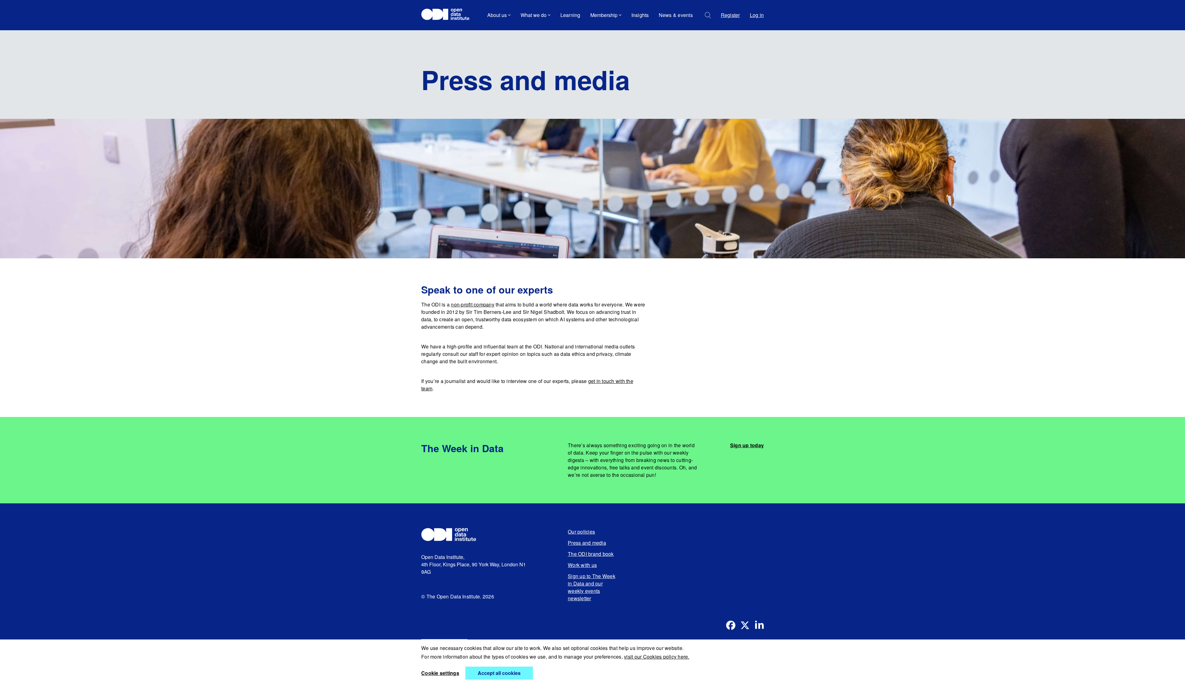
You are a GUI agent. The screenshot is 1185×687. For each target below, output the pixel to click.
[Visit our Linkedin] (759, 625)
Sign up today (747, 445)
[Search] (708, 15)
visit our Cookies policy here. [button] (656, 656)
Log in (757, 15)
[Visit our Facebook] (730, 625)
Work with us (582, 564)
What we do (534, 15)
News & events (676, 15)
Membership (603, 15)
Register (730, 15)
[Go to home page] (448, 15)
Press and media (587, 542)
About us (497, 15)
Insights (640, 15)
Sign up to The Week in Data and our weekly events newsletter (591, 587)
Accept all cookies (499, 673)
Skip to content (442, 32)
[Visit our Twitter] (745, 625)
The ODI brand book (591, 553)
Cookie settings (440, 673)
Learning (570, 15)
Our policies (581, 531)
